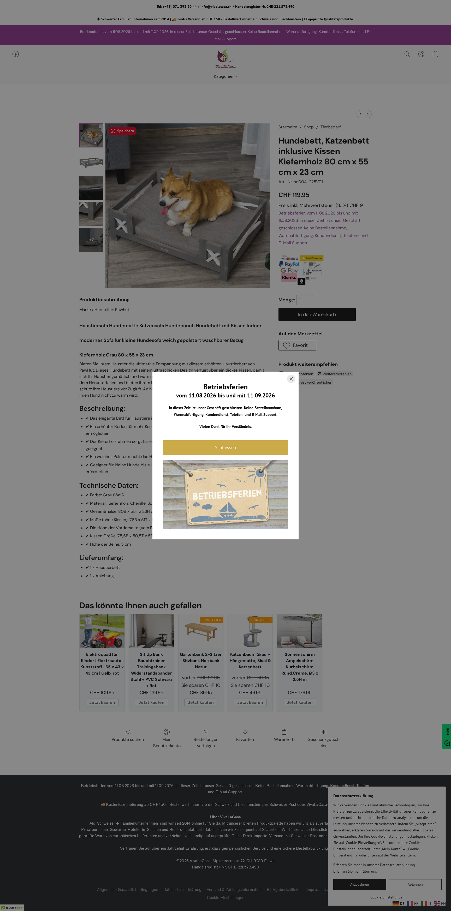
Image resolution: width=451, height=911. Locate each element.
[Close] (291, 379)
